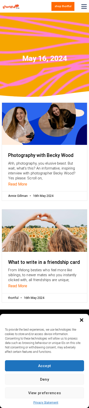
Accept (44, 366)
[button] (81, 320)
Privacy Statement (45, 402)
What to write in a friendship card (44, 262)
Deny (44, 379)
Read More (17, 184)
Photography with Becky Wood (40, 155)
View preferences (44, 393)
